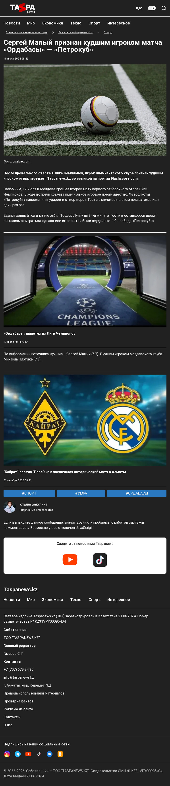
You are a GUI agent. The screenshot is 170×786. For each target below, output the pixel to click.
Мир (31, 23)
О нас (8, 725)
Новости (12, 23)
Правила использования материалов (34, 693)
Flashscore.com (124, 178)
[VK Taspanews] (49, 754)
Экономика (52, 23)
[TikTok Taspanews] (100, 560)
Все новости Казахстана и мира (26, 32)
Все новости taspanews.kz (75, 32)
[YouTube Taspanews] (70, 560)
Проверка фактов (19, 701)
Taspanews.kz (21, 589)
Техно (75, 23)
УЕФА (82, 493)
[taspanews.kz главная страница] (23, 8)
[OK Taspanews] (60, 754)
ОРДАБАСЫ (137, 493)
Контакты (12, 717)
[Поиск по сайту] (163, 8)
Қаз (139, 8)
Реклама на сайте (18, 709)
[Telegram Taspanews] (17, 754)
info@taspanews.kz (19, 677)
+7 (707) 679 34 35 (18, 669)
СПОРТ (30, 493)
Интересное (118, 23)
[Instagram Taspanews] (7, 754)
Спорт (94, 23)
